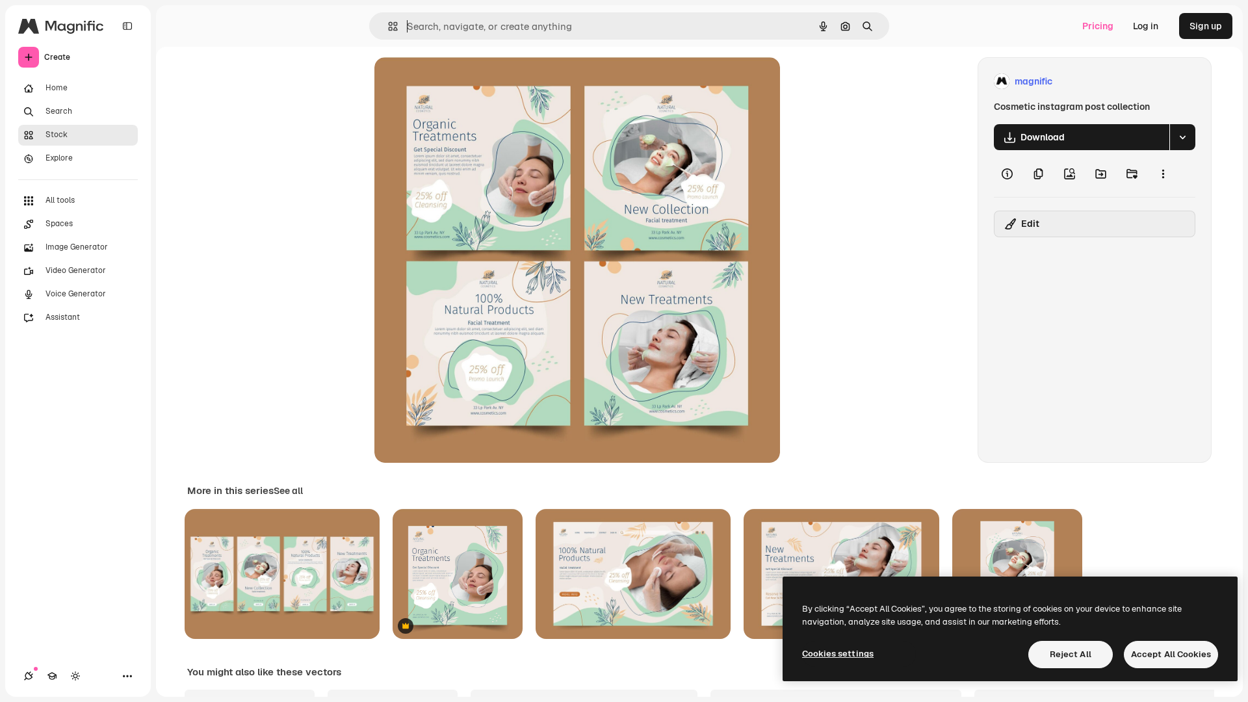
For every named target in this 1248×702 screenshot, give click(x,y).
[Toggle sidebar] (127, 26)
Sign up (1206, 26)
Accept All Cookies (1171, 654)
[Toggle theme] (75, 676)
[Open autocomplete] (388, 26)
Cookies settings (838, 653)
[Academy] (52, 676)
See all (288, 491)
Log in (1145, 26)
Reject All (1070, 654)
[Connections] (28, 676)
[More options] (1163, 174)
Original (457, 81)
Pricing (1097, 26)
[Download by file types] (1182, 137)
